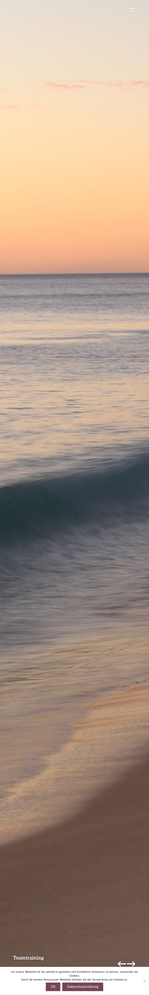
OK (53, 986)
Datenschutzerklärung (82, 986)
